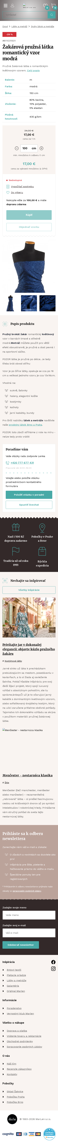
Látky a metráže (16, 980)
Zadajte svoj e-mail (14, 925)
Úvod (5, 26)
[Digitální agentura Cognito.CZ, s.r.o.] (8, 1134)
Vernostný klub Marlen (20, 1013)
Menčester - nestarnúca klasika (27, 775)
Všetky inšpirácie (29, 589)
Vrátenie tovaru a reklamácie (24, 1036)
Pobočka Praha (16, 1096)
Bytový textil (14, 969)
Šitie (7, 782)
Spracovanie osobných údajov (24, 1046)
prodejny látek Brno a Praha (25, 424)
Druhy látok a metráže (42, 26)
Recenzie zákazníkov (19, 1068)
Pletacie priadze (16, 975)
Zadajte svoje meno (14, 907)
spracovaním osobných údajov (27, 891)
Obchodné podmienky (20, 1041)
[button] (29, 227)
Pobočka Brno (15, 1102)
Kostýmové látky (13, 661)
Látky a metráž (19, 26)
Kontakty (12, 1074)
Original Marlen (16, 991)
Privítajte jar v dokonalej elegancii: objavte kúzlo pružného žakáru (28, 649)
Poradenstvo (14, 1008)
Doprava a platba (17, 1030)
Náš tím (11, 1063)
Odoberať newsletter (21, 944)
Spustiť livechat (29, 504)
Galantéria (13, 985)
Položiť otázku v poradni (29, 494)
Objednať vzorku (29, 226)
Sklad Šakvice (15, 1091)
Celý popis (33, 70)
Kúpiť (29, 214)
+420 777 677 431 (22, 462)
